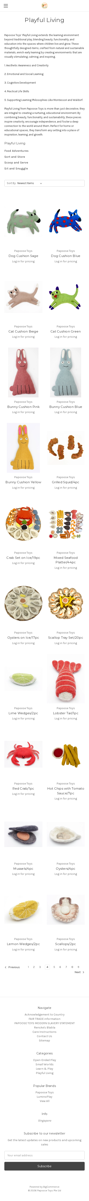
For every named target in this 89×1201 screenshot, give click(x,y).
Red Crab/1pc (23, 788)
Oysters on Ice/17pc (23, 638)
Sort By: (11, 183)
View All (44, 1101)
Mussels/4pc (23, 869)
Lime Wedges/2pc (23, 713)
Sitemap (44, 1040)
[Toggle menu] (5, 5)
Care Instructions (44, 1032)
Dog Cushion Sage (23, 256)
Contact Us (44, 1036)
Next (78, 972)
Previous (14, 967)
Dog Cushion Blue (65, 256)
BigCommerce (51, 1186)
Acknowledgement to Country (45, 1014)
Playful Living (44, 1073)
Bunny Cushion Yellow (23, 482)
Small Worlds (45, 1064)
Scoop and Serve (16, 162)
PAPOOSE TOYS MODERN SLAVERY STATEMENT (44, 1023)
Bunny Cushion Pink (23, 407)
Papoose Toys (44, 1092)
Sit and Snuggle (16, 168)
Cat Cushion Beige (23, 331)
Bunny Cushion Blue (65, 407)
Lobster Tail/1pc (65, 713)
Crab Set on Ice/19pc (23, 558)
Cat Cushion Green (66, 331)
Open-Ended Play (44, 1060)
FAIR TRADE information (44, 1019)
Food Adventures (16, 151)
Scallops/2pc (65, 944)
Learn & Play (44, 1068)
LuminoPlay (44, 1096)
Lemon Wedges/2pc (23, 944)
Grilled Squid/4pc (65, 482)
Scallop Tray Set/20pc (65, 638)
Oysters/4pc (65, 869)
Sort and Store (14, 157)
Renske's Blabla (44, 1027)
